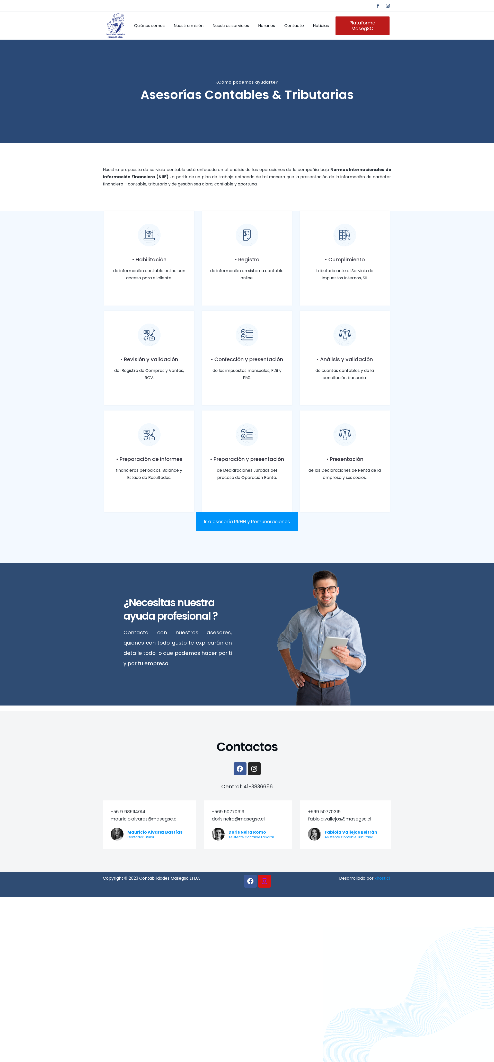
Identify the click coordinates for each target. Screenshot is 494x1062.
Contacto (294, 26)
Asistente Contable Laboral (251, 837)
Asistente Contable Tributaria (349, 837)
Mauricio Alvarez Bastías (154, 832)
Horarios (266, 26)
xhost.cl (382, 878)
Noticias (321, 26)
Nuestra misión (189, 26)
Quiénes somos (149, 26)
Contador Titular (140, 837)
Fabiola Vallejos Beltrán (351, 832)
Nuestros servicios (231, 26)
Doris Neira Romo (247, 832)
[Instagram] (388, 6)
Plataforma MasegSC (362, 26)
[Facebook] (378, 6)
